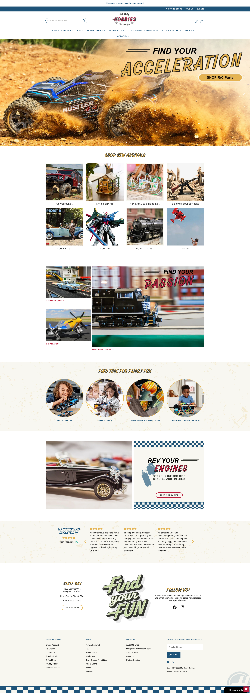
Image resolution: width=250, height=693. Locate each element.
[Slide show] (125, 92)
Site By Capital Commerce (177, 671)
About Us (130, 656)
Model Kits (116, 31)
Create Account (52, 645)
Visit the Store (174, 9)
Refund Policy (51, 660)
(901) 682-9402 (132, 645)
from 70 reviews (67, 542)
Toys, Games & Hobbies (142, 31)
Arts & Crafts (170, 31)
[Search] (83, 20)
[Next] (242, 92)
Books (189, 31)
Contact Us (50, 652)
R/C (79, 31)
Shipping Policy (52, 656)
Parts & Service (133, 660)
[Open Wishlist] (246, 689)
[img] (69, 538)
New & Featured (62, 31)
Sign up (173, 655)
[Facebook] (174, 606)
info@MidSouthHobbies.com (138, 649)
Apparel (122, 36)
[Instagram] (181, 606)
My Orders (50, 649)
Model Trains (95, 31)
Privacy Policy (52, 664)
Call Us (189, 9)
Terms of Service (53, 667)
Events (200, 9)
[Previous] (7, 92)
